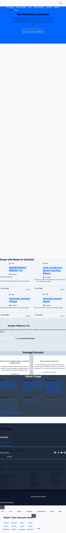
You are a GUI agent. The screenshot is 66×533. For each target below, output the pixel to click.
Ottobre (14, 529)
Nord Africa (8, 401)
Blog (60, 511)
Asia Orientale (8, 407)
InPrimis (9, 456)
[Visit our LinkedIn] (64, 452)
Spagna (7, 382)
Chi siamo (49, 399)
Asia (1, 407)
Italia (7, 399)
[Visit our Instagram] (58, 452)
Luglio (22, 526)
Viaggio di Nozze (28, 399)
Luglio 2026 (35, 388)
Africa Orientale (14, 405)
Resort (16, 10)
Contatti (55, 399)
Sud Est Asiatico (11, 409)
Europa (2, 399)
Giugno (14, 526)
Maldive (55, 382)
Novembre (22, 529)
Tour (10, 511)
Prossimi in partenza (29, 382)
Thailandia (58, 392)
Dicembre (30, 529)
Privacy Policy (4, 452)
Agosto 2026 (27, 390)
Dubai (2, 386)
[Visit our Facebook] (55, 452)
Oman (54, 384)
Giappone (14, 386)
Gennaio (6, 522)
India (5, 386)
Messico (56, 386)
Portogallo (13, 382)
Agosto (30, 526)
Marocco (3, 384)
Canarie (48, 390)
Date (51, 511)
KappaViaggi (24, 228)
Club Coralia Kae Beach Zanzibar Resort (52, 270)
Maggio (6, 526)
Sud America (10, 413)
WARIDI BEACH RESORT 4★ (17, 269)
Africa (2, 401)
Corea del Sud (4, 388)
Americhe (3, 411)
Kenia (52, 388)
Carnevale (34, 384)
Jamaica (52, 392)
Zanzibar (61, 382)
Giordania (9, 384)
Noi (3, 511)
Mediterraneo (14, 399)
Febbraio (14, 522)
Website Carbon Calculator (38, 496)
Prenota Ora (15, 374)
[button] (33, 145)
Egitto (14, 384)
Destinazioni (41, 511)
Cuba (47, 392)
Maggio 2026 (39, 386)
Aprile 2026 (30, 386)
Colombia (61, 390)
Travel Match (35, 401)
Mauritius (49, 384)
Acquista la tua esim (49, 372)
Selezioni (29, 511)
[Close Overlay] (34, 516)
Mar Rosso (49, 382)
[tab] (34, 528)
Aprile (30, 522)
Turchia (2, 382)
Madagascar (58, 388)
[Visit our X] (61, 452)
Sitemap (60, 399)
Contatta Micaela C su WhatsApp (14, 259)
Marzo (22, 522)
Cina (9, 386)
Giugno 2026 (27, 388)
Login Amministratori (6, 502)
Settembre (6, 529)
